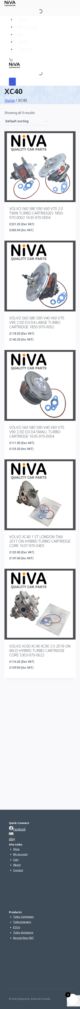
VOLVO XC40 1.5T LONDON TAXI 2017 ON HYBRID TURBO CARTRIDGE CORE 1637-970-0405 (40, 541)
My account (28, 27)
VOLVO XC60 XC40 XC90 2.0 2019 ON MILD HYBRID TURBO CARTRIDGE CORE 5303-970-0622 (40, 651)
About (23, 41)
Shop (22, 19)
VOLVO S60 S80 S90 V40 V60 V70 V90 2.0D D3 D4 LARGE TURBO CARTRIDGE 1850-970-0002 (36, 322)
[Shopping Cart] (10, 60)
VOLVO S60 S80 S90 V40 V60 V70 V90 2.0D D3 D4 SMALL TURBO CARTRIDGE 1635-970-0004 (36, 432)
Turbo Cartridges (23, 917)
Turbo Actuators (23, 932)
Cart (21, 34)
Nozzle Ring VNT (23, 938)
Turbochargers (22, 922)
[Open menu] (12, 82)
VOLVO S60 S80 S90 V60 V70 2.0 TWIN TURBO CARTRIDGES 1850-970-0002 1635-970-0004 (36, 213)
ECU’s (16, 927)
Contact (24, 49)
